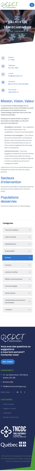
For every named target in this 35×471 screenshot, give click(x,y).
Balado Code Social (10, 417)
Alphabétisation (10, 244)
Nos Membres (20, 31)
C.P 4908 (11, 60)
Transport (8, 309)
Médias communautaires (13, 279)
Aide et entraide (10, 237)
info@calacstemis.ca (15, 76)
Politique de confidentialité (21, 461)
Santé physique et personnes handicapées (15, 301)
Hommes (8, 265)
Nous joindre (8, 362)
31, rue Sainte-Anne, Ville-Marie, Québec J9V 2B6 (15, 376)
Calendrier (7, 413)
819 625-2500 (8, 382)
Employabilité (9, 251)
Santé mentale (10, 293)
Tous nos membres (11, 230)
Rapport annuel (9, 408)
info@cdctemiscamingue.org (14, 386)
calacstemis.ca (13, 92)
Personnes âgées (11, 286)
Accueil (10, 31)
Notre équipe (8, 404)
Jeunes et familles (11, 272)
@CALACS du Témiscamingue (18, 84)
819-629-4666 (13, 68)
